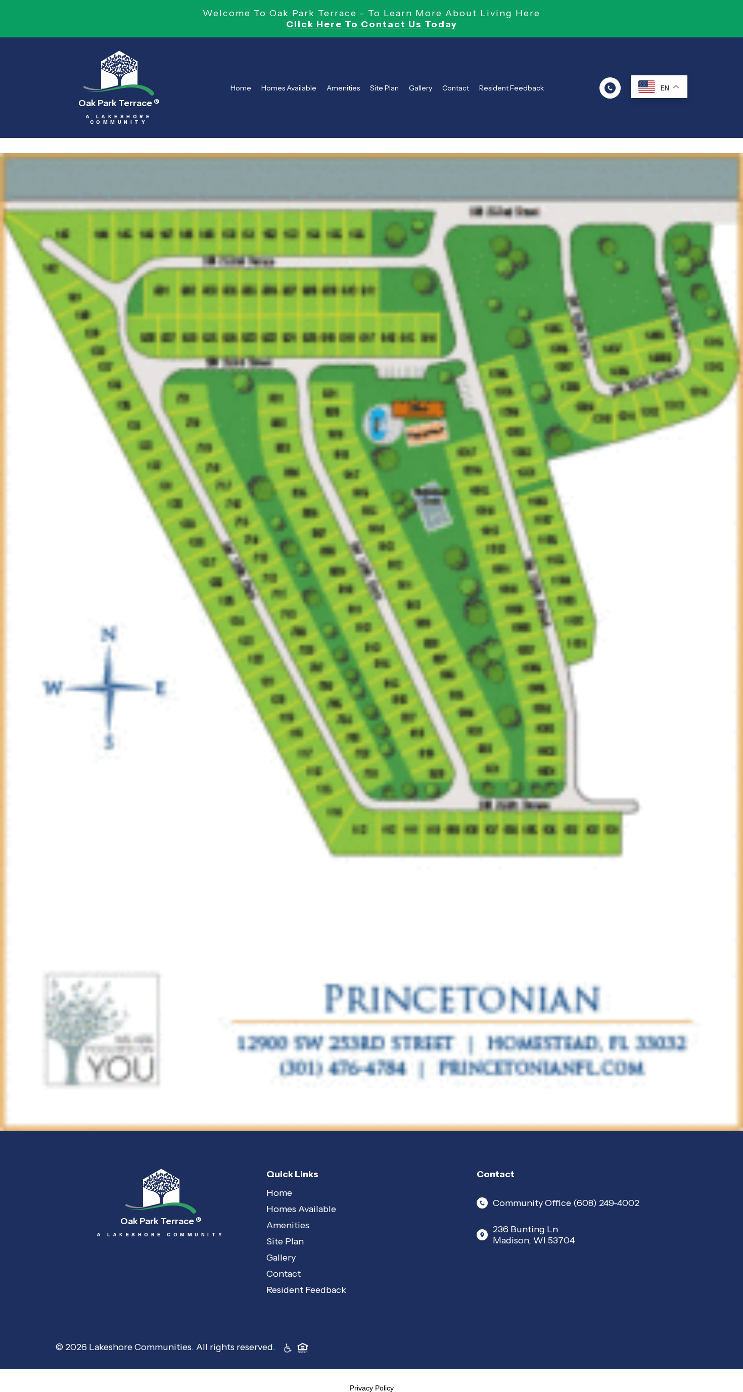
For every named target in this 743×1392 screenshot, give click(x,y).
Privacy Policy (372, 1388)
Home (240, 87)
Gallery (420, 87)
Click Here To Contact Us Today (371, 24)
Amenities (343, 87)
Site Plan (384, 87)
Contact (455, 87)
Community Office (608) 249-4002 (566, 1203)
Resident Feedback (511, 87)
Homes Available (288, 87)
